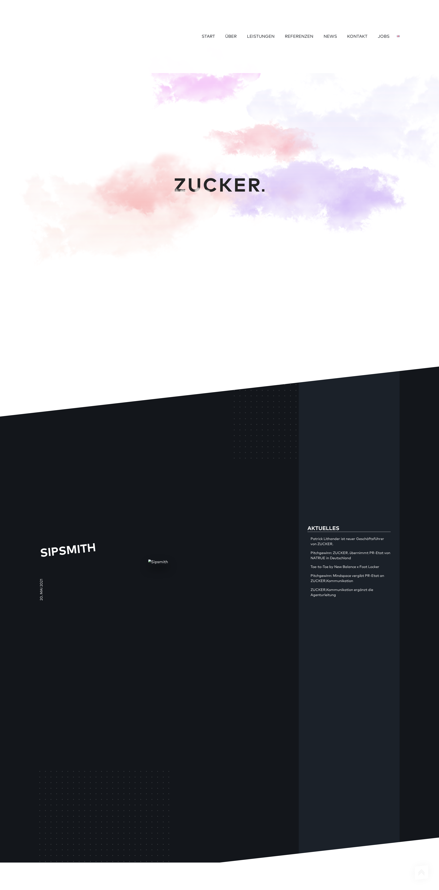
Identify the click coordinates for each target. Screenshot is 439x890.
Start (208, 36)
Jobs (383, 36)
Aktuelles (323, 528)
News (330, 36)
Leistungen (261, 36)
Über (231, 36)
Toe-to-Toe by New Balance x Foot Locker (345, 567)
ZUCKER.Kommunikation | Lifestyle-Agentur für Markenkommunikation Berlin (66, 36)
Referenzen (299, 36)
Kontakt (357, 36)
